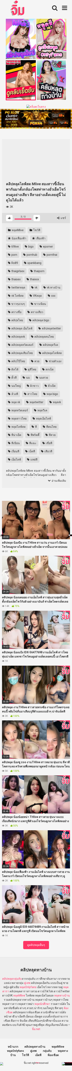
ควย (36, 361)
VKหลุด (37, 295)
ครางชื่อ (16, 312)
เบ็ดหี (31, 451)
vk (35, 287)
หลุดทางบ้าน (62, 995)
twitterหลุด (18, 287)
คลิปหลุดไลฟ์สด (52, 353)
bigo (31, 246)
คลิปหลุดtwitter (51, 328)
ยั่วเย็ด (51, 385)
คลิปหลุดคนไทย (44, 336)
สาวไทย (32, 394)
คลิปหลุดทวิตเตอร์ (22, 344)
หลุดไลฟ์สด (18, 426)
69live (15, 246)
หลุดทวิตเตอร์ (19, 410)
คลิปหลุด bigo (40, 320)
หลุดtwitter (36, 402)
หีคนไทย (51, 426)
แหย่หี (33, 459)
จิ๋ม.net (36, 1029)
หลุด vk (15, 402)
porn (14, 254)
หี (35, 426)
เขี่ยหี (48, 443)
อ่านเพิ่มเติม (58, 480)
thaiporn (38, 271)
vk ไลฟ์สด (17, 295)
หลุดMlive (17, 230)
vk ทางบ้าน (53, 287)
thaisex (16, 279)
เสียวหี (48, 451)
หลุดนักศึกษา (42, 1003)
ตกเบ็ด (49, 369)
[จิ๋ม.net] (18, 8)
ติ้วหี (14, 377)
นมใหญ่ (16, 385)
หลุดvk (56, 402)
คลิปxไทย (17, 320)
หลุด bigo (52, 394)
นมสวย (43, 377)
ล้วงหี (14, 394)
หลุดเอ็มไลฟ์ (43, 418)
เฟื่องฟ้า (40, 238)
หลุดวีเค (42, 410)
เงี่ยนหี (15, 451)
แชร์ (63, 218)
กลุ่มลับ (17, 978)
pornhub (31, 254)
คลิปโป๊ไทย (18, 361)
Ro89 (14, 263)
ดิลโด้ (14, 369)
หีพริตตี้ (34, 435)
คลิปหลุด (7, 978)
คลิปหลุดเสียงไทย (22, 353)
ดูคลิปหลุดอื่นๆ (36, 945)
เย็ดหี (38, 1055)
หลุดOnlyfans (28, 987)
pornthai (51, 254)
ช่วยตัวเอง (54, 361)
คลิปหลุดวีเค (50, 344)
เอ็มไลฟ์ (16, 459)
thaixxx (34, 279)
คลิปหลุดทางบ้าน (34, 1046)
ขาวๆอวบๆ (18, 303)
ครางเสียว (36, 312)
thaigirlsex (17, 271)
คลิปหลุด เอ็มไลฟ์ (21, 328)
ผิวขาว (34, 385)
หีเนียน (15, 443)
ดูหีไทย (31, 369)
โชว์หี (36, 230)
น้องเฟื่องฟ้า (18, 238)
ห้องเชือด (53, 1055)
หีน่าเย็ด (16, 435)
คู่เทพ (27, 982)
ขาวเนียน (40, 303)
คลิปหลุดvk (18, 336)
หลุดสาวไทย (19, 418)
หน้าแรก (13, 1046)
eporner (47, 246)
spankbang (34, 263)
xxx (53, 295)
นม (27, 377)
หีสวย (52, 435)
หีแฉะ (32, 443)
